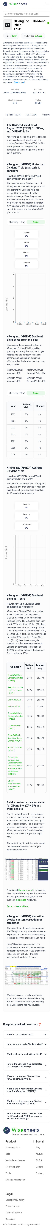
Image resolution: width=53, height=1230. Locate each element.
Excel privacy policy (14, 1200)
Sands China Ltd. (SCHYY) (15, 749)
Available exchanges (15, 1160)
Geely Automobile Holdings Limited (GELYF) (15, 690)
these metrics (25, 890)
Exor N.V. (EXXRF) (15, 700)
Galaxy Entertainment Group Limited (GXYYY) (14, 785)
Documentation (12, 1147)
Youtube (39, 1154)
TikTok (39, 1160)
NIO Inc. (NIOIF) (14, 706)
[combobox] (26, 14)
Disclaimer (10, 1219)
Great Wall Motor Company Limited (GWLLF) (15, 678)
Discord (39, 1167)
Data (7, 1154)
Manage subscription (15, 1179)
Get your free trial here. (18, 906)
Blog (38, 1147)
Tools (8, 1173)
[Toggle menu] (47, 4)
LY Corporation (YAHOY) (14, 727)
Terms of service (13, 1212)
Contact (39, 1173)
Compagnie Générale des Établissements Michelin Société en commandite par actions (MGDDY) (15, 765)
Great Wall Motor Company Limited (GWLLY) (15, 716)
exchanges (21, 900)
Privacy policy (12, 1206)
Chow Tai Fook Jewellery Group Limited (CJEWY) (15, 738)
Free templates (12, 1167)
